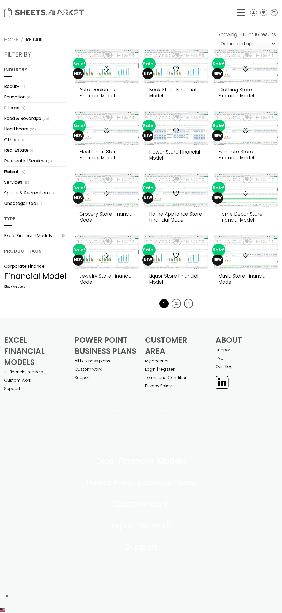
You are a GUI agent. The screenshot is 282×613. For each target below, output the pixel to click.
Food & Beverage (22, 118)
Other (10, 139)
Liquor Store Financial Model (173, 279)
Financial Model (35, 276)
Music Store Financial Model (242, 279)
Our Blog (224, 366)
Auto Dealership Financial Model (98, 93)
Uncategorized (20, 203)
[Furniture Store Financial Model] (246, 128)
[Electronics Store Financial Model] (107, 128)
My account (157, 361)
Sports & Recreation (26, 193)
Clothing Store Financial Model (236, 93)
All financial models (23, 372)
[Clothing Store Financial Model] (246, 66)
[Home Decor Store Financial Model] (246, 190)
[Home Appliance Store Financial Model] (176, 190)
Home (11, 39)
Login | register (160, 369)
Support (12, 388)
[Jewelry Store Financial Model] (107, 252)
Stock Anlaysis (14, 287)
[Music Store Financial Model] (246, 252)
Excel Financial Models (28, 235)
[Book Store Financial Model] (176, 66)
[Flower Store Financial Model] (176, 128)
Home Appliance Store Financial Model (175, 217)
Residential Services (25, 161)
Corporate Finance (24, 266)
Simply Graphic (165, 413)
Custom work (17, 380)
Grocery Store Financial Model (106, 217)
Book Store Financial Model (172, 93)
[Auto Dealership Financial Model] (107, 66)
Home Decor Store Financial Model (240, 217)
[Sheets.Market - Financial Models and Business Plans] (44, 12)
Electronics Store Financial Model (99, 155)
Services (13, 182)
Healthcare (16, 129)
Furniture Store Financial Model (236, 155)
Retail (11, 171)
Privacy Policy (158, 386)
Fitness (11, 108)
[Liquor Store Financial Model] (176, 252)
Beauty (11, 86)
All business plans (92, 361)
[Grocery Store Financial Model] (107, 190)
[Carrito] (274, 12)
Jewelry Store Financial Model (106, 279)
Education (15, 97)
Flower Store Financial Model (174, 155)
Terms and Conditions (167, 377)
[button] (141, 609)
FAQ (220, 358)
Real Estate (16, 150)
